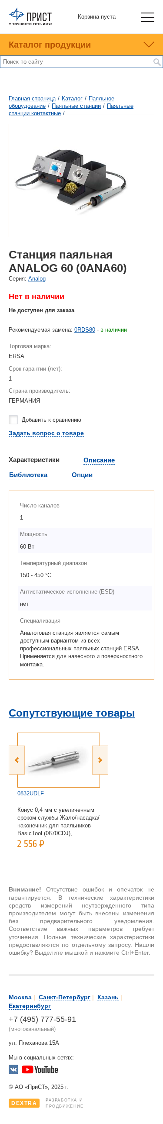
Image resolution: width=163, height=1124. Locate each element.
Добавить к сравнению (51, 420)
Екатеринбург (30, 1005)
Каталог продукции (50, 44)
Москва (20, 997)
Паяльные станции (76, 106)
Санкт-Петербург (64, 997)
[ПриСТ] (30, 23)
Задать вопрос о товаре (46, 433)
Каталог (72, 98)
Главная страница (32, 98)
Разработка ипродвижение (47, 1103)
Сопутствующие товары (72, 713)
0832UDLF (30, 793)
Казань (108, 997)
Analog (37, 278)
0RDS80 (84, 329)
